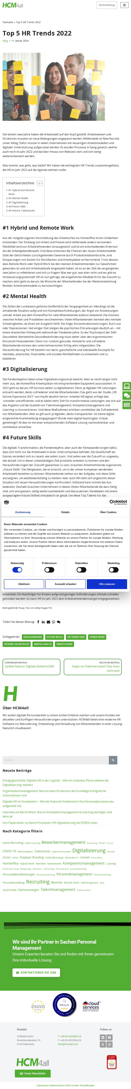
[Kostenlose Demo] (126, 386)
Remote (56, 882)
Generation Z (71, 857)
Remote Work (64, 644)
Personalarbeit (62, 869)
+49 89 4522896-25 (70, 1036)
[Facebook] (38, 622)
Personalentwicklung (46, 874)
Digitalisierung (33, 637)
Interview (41, 863)
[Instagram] (109, 1044)
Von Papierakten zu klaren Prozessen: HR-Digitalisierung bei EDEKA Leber (50, 823)
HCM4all (84, 857)
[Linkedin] (103, 1037)
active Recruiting (13, 843)
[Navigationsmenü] (124, 5)
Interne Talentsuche (16, 644)
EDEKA (15, 857)
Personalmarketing (102, 874)
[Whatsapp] (53, 622)
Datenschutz (42, 851)
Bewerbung (92, 843)
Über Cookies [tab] (108, 512)
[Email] (48, 622)
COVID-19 (9, 851)
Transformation (84, 890)
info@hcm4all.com (68, 1044)
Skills (102, 883)
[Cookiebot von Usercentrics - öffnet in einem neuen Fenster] (112, 502)
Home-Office (97, 857)
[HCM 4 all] (13, 5)
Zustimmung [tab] (22, 512)
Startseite (8, 22)
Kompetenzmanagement (84, 863)
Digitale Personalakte (61, 851)
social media (10, 889)
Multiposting (25, 869)
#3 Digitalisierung (18, 202)
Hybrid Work (97, 637)
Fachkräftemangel (54, 857)
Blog (5, 40)
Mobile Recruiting (11, 869)
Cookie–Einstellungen (82, 1085)
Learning (111, 863)
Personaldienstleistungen (19, 874)
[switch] (49, 570)
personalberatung (78, 869)
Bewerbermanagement (63, 842)
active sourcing (32, 842)
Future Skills (54, 637)
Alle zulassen (107, 584)
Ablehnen (24, 584)
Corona (109, 843)
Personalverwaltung (14, 882)
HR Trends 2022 (76, 637)
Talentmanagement (58, 889)
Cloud (102, 842)
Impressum (43, 1085)
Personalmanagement (74, 874)
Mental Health (43, 644)
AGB (67, 1085)
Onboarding (48, 869)
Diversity (111, 851)
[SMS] (58, 622)
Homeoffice (11, 863)
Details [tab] (65, 512)
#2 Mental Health (18, 198)
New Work (37, 869)
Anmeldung (107, 5)
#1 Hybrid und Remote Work (21, 192)
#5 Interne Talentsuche (22, 210)
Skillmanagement (89, 882)
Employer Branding (32, 857)
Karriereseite (54, 863)
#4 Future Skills (17, 206)
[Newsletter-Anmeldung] (126, 405)
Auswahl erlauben (65, 584)
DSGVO (7, 857)
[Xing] (103, 1044)
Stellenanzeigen (28, 890)
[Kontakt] (126, 395)
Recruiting (38, 881)
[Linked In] (43, 622)
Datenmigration (25, 851)
